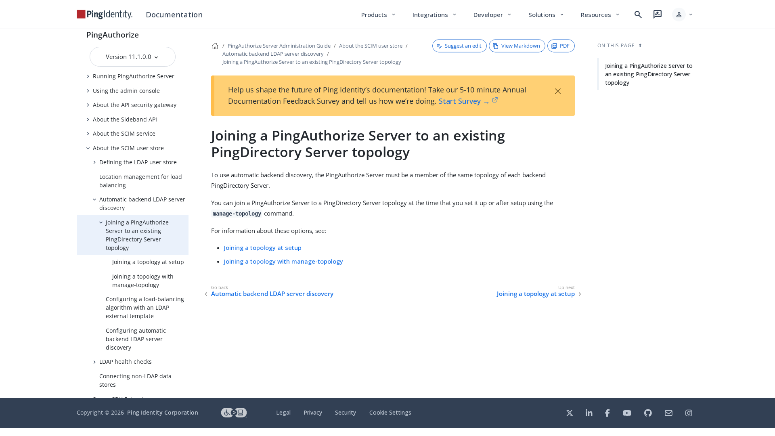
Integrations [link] (435, 14)
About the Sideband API (125, 119)
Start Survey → (464, 101)
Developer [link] (492, 14)
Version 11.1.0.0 (129, 56)
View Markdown (520, 45)
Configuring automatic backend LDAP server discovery (136, 339)
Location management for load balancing (140, 181)
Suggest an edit (463, 45)
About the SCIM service (124, 133)
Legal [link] (283, 412)
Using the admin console (126, 90)
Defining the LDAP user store (138, 162)
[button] (683, 14)
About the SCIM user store (128, 148)
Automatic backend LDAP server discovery (142, 203)
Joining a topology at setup (148, 262)
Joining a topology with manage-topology (143, 280)
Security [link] (345, 412)
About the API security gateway (134, 105)
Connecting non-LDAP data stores (135, 380)
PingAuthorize (112, 34)
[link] (104, 14)
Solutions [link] (546, 14)
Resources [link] (600, 14)
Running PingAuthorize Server (133, 76)
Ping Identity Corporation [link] (162, 412)
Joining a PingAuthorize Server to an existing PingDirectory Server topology (137, 235)
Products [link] (378, 14)
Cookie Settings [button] (390, 412)
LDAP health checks (125, 361)
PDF (565, 45)
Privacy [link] (313, 412)
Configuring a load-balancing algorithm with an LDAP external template (145, 307)
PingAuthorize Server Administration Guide (279, 45)
